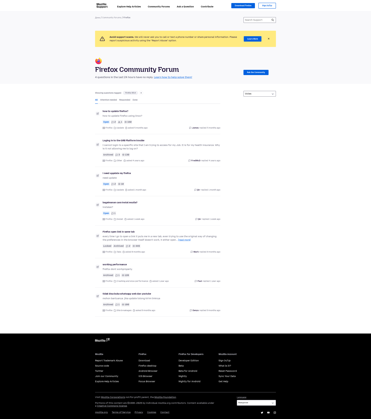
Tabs (119, 252)
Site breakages (124, 310)
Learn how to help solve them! (173, 77)
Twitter (99, 371)
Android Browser (148, 371)
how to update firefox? (115, 111)
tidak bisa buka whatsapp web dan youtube (127, 293)
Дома (97, 17)
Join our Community (106, 376)
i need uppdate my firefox (117, 173)
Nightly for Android (189, 381)
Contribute (207, 6)
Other (119, 160)
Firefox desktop (147, 365)
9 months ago (213, 310)
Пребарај (272, 20)
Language (241, 397)
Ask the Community (256, 72)
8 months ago (213, 252)
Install (120, 219)
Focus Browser (147, 381)
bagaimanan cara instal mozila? (120, 202)
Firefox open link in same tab (118, 231)
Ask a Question (185, 6)
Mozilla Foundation (165, 397)
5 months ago (213, 128)
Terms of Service (121, 412)
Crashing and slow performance (132, 281)
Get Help (223, 381)
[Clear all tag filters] (141, 93)
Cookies (151, 412)
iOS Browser (145, 376)
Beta (181, 365)
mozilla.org (101, 412)
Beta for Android (188, 371)
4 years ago (214, 160)
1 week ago (215, 219)
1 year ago (215, 281)
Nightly (183, 376)
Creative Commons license (112, 406)
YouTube (268, 412)
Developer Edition (189, 360)
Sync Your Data (227, 376)
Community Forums (159, 6)
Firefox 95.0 (130, 93)
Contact (164, 412)
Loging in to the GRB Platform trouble (123, 140)
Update (120, 128)
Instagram (275, 412)
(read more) (184, 239)
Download (144, 360)
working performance (115, 264)
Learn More (252, 39)
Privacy (139, 412)
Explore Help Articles (129, 6)
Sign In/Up (267, 5)
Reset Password (228, 371)
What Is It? (225, 365)
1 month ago (214, 190)
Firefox (109, 128)
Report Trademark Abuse (109, 360)
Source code (102, 365)
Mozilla (102, 340)
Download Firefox (243, 5)
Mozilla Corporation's (113, 397)
